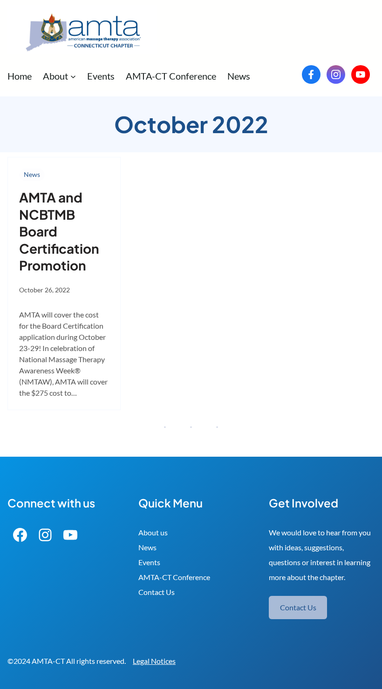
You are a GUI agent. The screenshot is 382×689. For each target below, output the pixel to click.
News (32, 174)
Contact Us (156, 592)
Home (19, 75)
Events (149, 562)
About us (153, 532)
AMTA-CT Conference (174, 577)
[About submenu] (73, 76)
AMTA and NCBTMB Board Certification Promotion (59, 231)
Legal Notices (154, 660)
